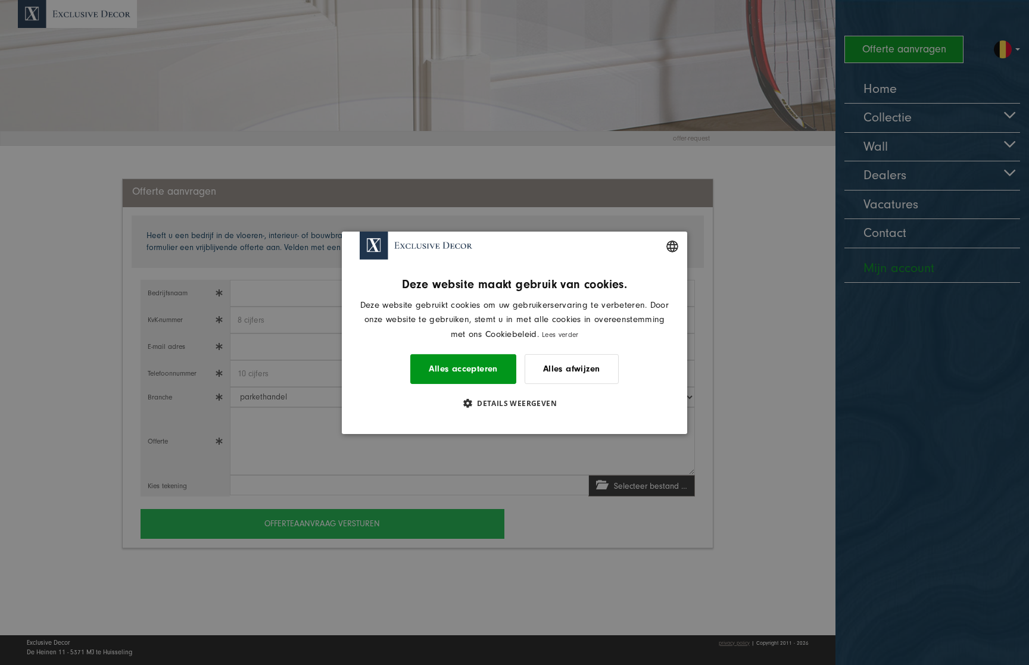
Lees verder (560, 334)
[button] (514, 403)
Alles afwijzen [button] (571, 369)
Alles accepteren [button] (463, 369)
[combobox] (672, 246)
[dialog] (514, 332)
